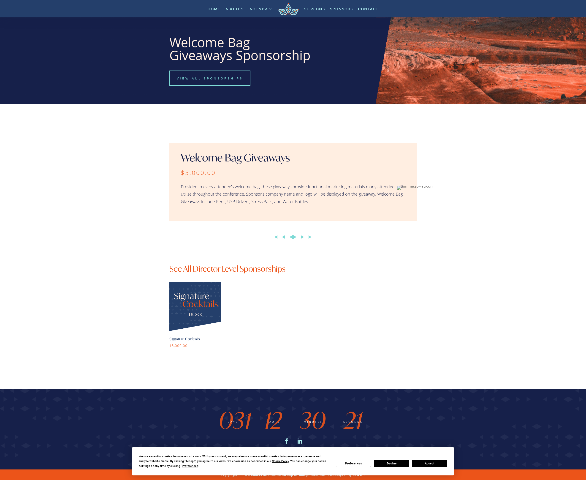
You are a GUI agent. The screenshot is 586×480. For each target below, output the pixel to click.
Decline (391, 463)
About (232, 8)
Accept (429, 463)
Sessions (314, 8)
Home (214, 8)
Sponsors (341, 8)
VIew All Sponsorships (210, 78)
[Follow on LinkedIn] (299, 441)
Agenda (259, 8)
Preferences (353, 463)
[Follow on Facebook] (286, 441)
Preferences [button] (190, 466)
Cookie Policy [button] (280, 461)
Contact (368, 8)
